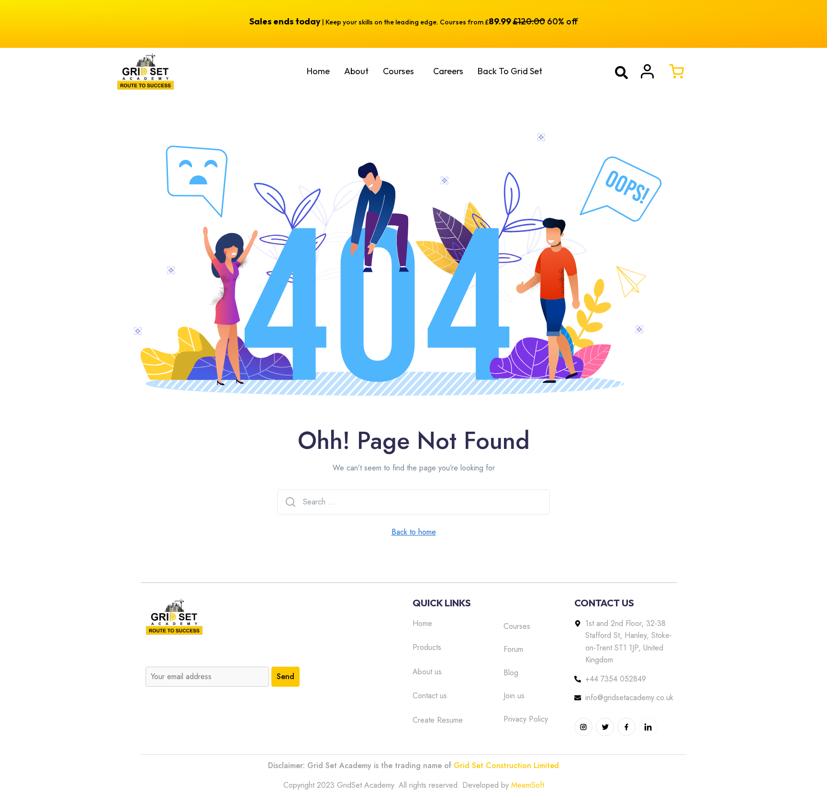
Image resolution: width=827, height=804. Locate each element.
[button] (401, 71)
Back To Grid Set (510, 71)
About (356, 71)
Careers (448, 71)
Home (318, 71)
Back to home (413, 531)
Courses (398, 71)
